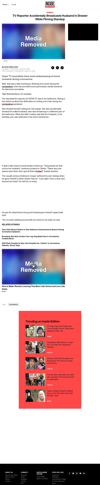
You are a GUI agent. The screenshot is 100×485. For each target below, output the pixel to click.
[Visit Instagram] (77, 473)
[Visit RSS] (84, 473)
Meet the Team (9, 477)
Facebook (24, 475)
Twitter (23, 477)
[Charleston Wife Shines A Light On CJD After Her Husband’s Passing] (50, 303)
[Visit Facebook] (69, 473)
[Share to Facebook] (52, 68)
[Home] (50, 4)
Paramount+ (56, 475)
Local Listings (41, 477)
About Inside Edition (11, 475)
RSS (22, 483)
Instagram (24, 479)
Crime (49, 292)
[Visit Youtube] (80, 473)
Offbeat (50, 12)
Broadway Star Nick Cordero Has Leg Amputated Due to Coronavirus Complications (30, 193)
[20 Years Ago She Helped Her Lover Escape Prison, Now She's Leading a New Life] (50, 287)
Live (14, 4)
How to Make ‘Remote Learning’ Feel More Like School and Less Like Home (33, 243)
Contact (7, 481)
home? (39, 127)
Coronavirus (13, 260)
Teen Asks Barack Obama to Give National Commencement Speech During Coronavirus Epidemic (33, 186)
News (5, 4)
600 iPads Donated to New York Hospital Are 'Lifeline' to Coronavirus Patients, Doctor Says (31, 200)
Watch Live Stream (42, 479)
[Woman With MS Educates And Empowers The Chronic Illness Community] (50, 319)
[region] (33, 222)
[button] (33, 222)
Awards (7, 479)
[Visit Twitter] (73, 473)
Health (49, 308)
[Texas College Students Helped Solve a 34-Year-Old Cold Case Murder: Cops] (50, 352)
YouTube (23, 481)
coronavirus (7, 86)
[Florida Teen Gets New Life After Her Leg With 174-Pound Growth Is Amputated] (50, 335)
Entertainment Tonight (59, 479)
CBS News (55, 477)
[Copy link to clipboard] (62, 68)
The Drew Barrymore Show (58, 482)
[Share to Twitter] (57, 68)
